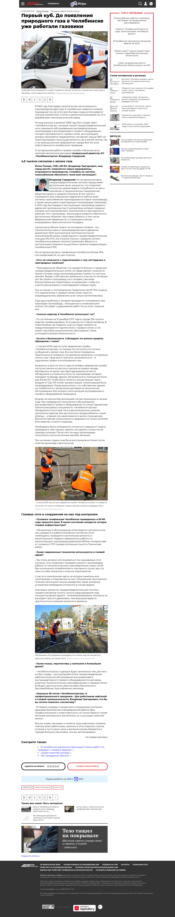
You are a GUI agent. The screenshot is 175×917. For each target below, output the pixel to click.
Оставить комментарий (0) (87, 766)
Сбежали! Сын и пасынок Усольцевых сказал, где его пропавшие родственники (138, 90)
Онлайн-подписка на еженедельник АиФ (81, 865)
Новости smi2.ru (30, 856)
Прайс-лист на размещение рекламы (56, 867)
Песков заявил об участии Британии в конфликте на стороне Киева (136, 141)
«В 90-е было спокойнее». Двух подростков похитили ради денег (136, 125)
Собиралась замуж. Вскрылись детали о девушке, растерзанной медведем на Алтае (136, 99)
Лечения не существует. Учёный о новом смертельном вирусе (136, 116)
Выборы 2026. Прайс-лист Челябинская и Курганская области (66, 870)
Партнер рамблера (63, 907)
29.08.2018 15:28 (27, 11)
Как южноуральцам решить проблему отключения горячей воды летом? (46, 818)
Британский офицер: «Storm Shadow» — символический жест (137, 177)
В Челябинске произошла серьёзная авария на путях (131, 42)
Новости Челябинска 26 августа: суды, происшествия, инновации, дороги (132, 31)
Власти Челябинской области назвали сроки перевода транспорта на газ (46, 809)
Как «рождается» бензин (55, 755)
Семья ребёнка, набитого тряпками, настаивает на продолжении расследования (132, 20)
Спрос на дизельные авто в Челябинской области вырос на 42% (131, 64)
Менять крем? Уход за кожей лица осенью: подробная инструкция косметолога (131, 53)
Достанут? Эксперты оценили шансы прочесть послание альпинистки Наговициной (137, 81)
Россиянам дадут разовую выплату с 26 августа (136, 159)
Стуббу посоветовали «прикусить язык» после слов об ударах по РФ (135, 168)
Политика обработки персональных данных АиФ (96, 867)
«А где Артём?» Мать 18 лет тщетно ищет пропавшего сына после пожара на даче (136, 108)
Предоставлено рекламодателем (70, 93)
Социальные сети (140, 865)
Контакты (125, 865)
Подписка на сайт (110, 865)
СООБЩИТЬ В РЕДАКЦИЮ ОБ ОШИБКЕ (111, 870)
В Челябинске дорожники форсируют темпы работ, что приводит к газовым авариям (71, 748)
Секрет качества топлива (55, 753)
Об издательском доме (50, 865)
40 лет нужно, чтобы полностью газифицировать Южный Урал (90, 808)
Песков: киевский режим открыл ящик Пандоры (135, 150)
